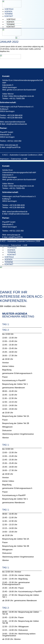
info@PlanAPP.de (13, 147)
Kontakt (9, 16)
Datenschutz (16, 159)
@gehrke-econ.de (27, 96)
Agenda (8, 12)
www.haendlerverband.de (15, 122)
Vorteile (9, 9)
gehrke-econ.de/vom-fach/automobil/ (21, 90)
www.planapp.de (11, 145)
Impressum (4, 159)
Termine (9, 14)
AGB (25, 159)
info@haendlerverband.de (16, 124)
